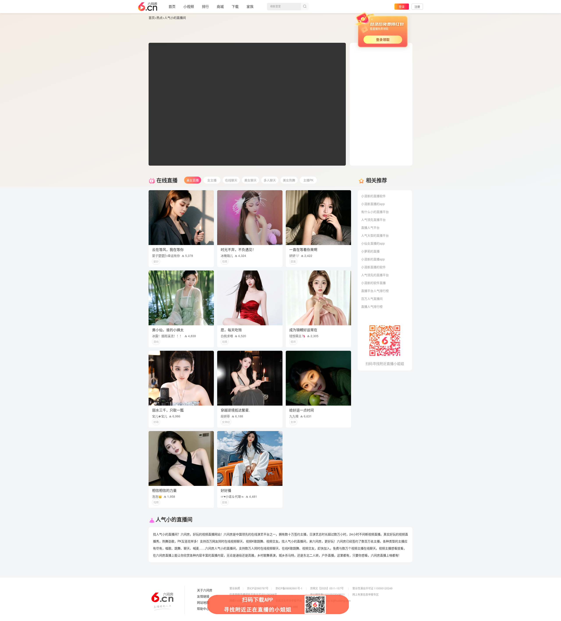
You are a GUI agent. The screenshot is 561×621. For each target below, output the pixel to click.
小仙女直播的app (373, 243)
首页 (172, 6)
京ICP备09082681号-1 (288, 588)
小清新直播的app (373, 204)
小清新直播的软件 (373, 267)
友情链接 (203, 596)
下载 (235, 6)
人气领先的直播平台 (375, 275)
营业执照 (234, 588)
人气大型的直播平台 (375, 235)
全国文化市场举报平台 (288, 600)
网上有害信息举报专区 (365, 594)
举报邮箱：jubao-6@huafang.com (330, 600)
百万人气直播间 (372, 298)
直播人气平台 (370, 227)
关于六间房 (204, 590)
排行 (205, 6)
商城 (220, 6)
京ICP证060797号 (257, 588)
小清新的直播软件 (373, 196)
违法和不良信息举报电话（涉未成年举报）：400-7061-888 (263, 606)
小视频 (188, 6)
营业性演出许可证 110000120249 (372, 588)
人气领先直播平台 (373, 219)
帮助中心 (203, 608)
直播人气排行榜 (372, 306)
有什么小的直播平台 (375, 211)
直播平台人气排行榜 (375, 290)
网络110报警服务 (239, 600)
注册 (417, 6)
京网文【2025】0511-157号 (327, 588)
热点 (159, 17)
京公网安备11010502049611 (327, 594)
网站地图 (203, 602)
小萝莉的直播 (370, 251)
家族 (250, 6)
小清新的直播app (373, 259)
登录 (402, 6)
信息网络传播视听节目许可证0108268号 (253, 594)
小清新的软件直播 (373, 283)
